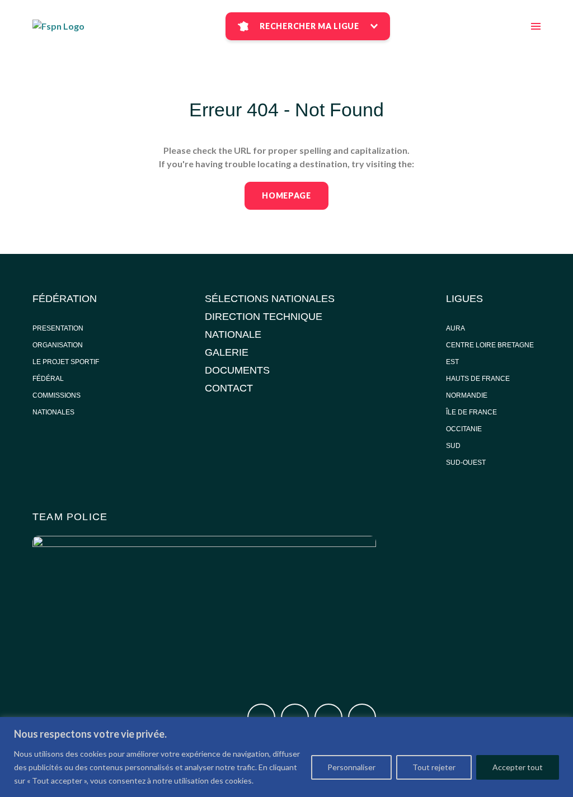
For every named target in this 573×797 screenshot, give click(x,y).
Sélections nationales (270, 298)
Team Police (69, 516)
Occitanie (464, 429)
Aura (455, 328)
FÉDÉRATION (64, 298)
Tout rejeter (433, 767)
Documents (237, 370)
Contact (229, 388)
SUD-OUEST (466, 462)
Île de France (472, 412)
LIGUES (464, 298)
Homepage (286, 195)
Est (452, 362)
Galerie (226, 352)
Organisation (57, 345)
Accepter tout (517, 767)
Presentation (57, 328)
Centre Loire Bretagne (490, 345)
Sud (453, 446)
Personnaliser (351, 767)
